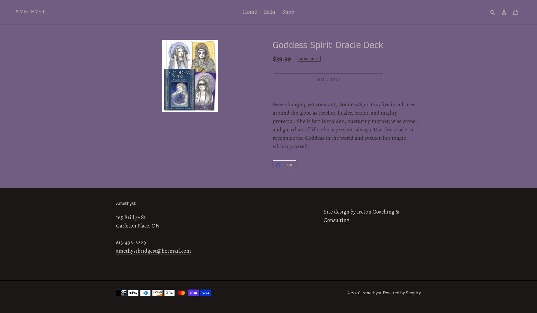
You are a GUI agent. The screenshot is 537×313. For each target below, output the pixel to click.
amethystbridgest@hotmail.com (153, 251)
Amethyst (30, 12)
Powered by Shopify (402, 293)
